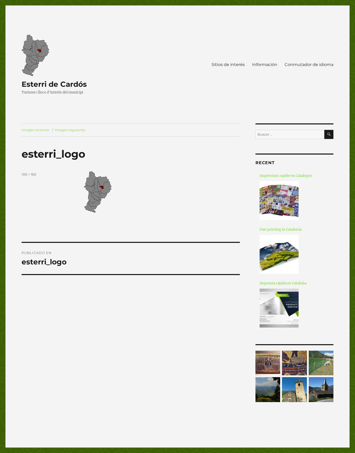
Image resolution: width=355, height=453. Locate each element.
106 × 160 (29, 174)
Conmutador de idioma (309, 64)
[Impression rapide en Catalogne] (279, 200)
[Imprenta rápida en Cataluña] (279, 308)
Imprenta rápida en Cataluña (283, 283)
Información (264, 64)
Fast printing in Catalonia (280, 229)
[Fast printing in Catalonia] (279, 254)
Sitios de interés (228, 64)
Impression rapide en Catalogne (286, 176)
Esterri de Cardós (54, 84)
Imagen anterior (35, 130)
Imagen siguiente (70, 130)
